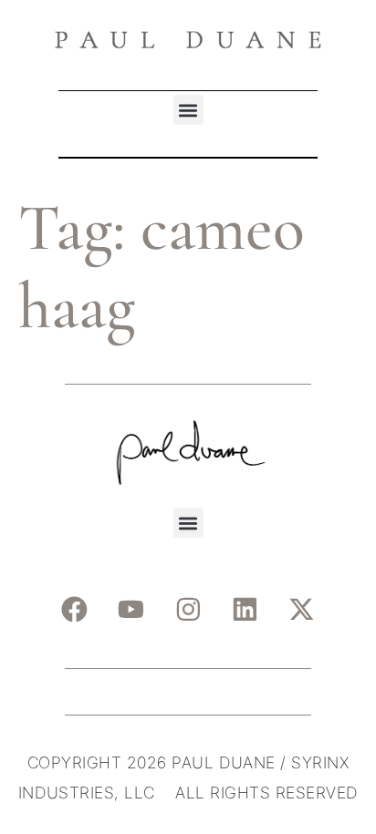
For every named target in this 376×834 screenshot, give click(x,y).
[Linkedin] (245, 609)
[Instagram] (188, 609)
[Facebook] (73, 609)
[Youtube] (131, 609)
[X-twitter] (302, 609)
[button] (188, 110)
